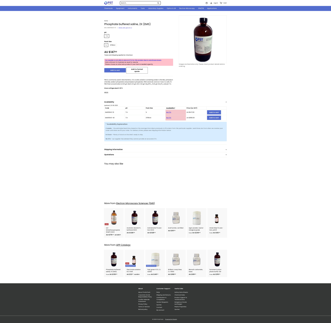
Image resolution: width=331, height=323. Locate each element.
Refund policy (142, 309)
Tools (143, 8)
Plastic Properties (180, 307)
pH (105, 32)
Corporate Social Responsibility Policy (145, 296)
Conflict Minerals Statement (144, 300)
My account (160, 310)
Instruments (132, 8)
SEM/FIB (201, 8)
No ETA (168, 112)
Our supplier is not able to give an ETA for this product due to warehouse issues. (133, 60)
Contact (159, 307)
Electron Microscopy (187, 8)
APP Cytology (123, 244)
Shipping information (113, 149)
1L (106, 45)
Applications (212, 8)
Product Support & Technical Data (181, 298)
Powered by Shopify (171, 319)
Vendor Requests (162, 302)
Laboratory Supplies (155, 8)
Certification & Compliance (161, 298)
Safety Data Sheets (181, 292)
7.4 (107, 36)
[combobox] (140, 3)
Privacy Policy (142, 304)
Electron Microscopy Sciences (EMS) (135, 203)
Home (106, 21)
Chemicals (108, 8)
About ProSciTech (144, 292)
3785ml (112, 45)
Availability (109, 102)
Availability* (170, 108)
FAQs (158, 292)
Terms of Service (144, 307)
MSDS (106, 92)
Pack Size (108, 41)
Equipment (120, 8)
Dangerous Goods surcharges (181, 303)
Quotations (109, 154)
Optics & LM (171, 8)
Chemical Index (180, 295)
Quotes (158, 305)
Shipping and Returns (163, 295)
